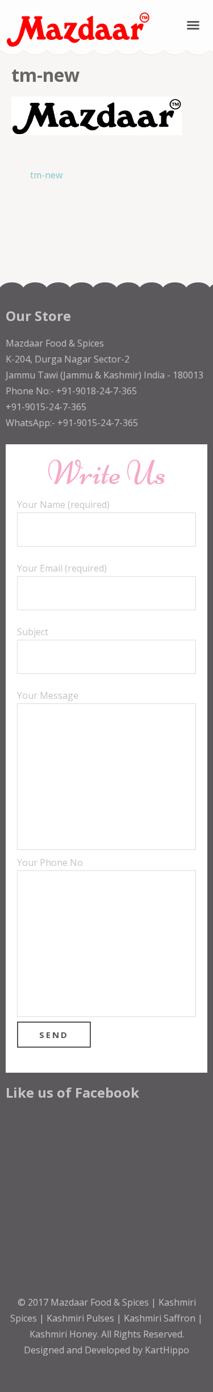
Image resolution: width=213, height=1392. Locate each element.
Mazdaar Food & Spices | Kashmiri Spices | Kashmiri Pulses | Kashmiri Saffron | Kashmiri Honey (106, 1318)
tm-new (46, 175)
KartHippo (167, 1350)
